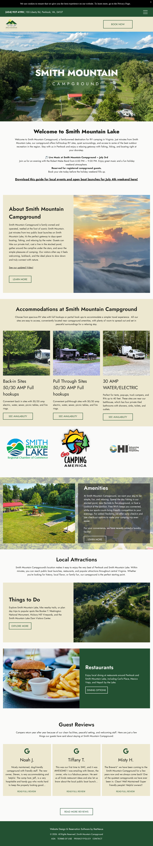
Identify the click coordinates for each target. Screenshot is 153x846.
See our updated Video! (21, 267)
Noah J (26, 760)
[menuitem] (53, 838)
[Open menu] (145, 12)
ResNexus (98, 829)
